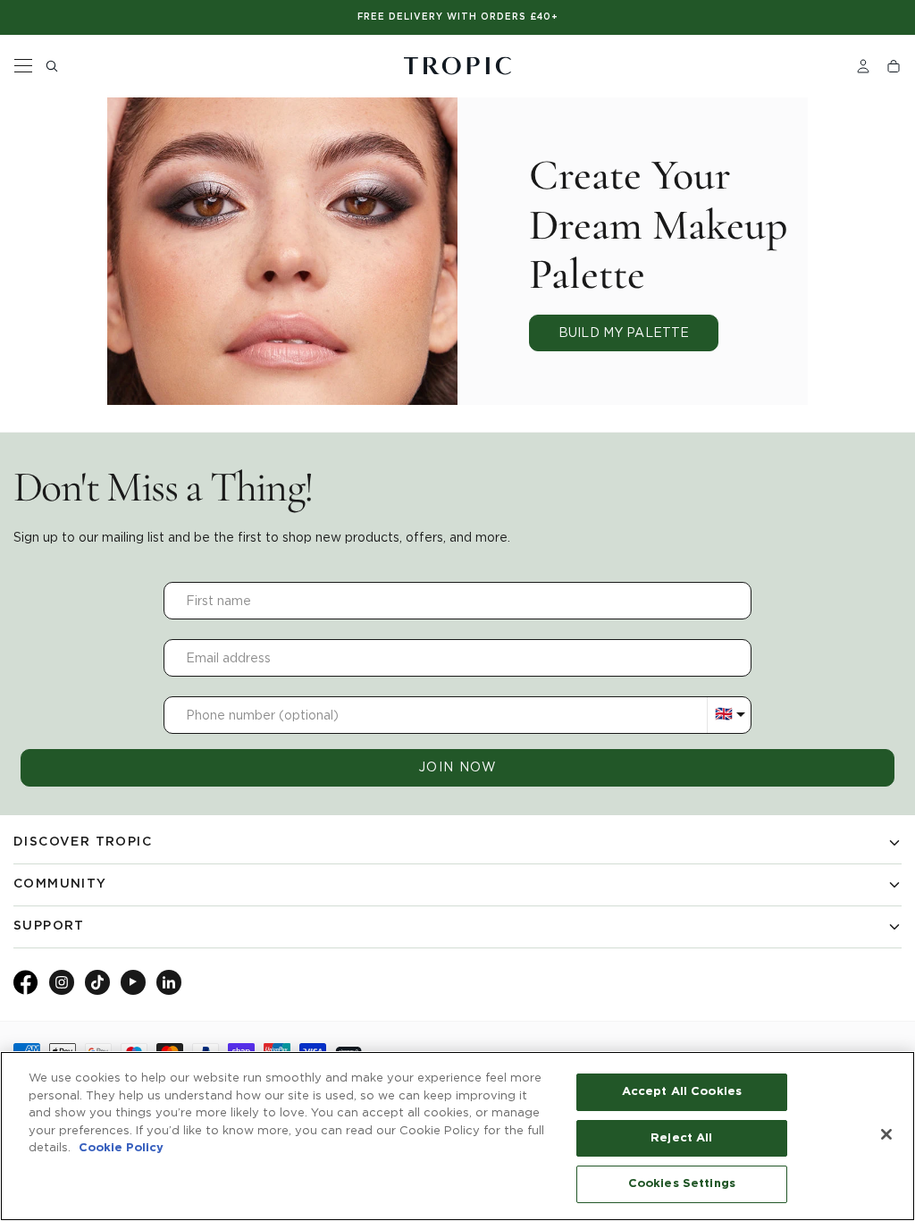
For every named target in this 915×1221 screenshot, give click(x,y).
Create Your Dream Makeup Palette (658, 224)
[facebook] (25, 990)
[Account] (863, 66)
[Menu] (23, 66)
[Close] (886, 1134)
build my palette (623, 332)
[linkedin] (169, 982)
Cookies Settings (681, 1184)
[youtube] (133, 982)
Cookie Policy (121, 1148)
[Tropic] (457, 66)
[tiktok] (97, 982)
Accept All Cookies (682, 1092)
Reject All (681, 1138)
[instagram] (61, 982)
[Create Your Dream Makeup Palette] (282, 251)
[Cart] (893, 66)
